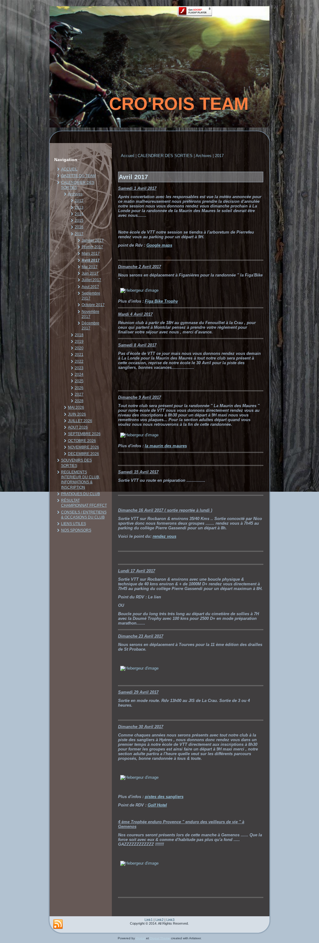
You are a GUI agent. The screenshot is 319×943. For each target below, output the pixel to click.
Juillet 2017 (91, 280)
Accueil (127, 155)
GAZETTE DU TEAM (78, 176)
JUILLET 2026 (80, 421)
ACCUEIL (69, 169)
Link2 (159, 920)
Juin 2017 (90, 273)
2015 (79, 220)
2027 (79, 394)
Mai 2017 (90, 267)
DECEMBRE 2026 (83, 454)
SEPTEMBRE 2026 (84, 434)
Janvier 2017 (93, 240)
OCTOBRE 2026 (82, 441)
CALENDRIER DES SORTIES (165, 155)
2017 (79, 234)
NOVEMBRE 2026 (83, 447)
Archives (75, 194)
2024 (79, 374)
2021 (79, 354)
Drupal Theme (160, 938)
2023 (79, 368)
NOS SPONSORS (76, 530)
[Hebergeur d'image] (139, 290)
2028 (79, 401)
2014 (79, 214)
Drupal (140, 938)
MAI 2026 (76, 407)
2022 (79, 361)
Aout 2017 (90, 287)
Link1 (149, 920)
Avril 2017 (91, 260)
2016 (79, 227)
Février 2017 (92, 247)
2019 (79, 341)
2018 (79, 335)
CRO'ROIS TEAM (179, 104)
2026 (79, 388)
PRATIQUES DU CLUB (80, 494)
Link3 (170, 920)
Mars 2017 (91, 253)
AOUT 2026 (78, 427)
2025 (79, 381)
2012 (79, 200)
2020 (79, 348)
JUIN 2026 (77, 414)
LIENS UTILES (73, 524)
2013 (79, 207)
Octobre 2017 (93, 305)
